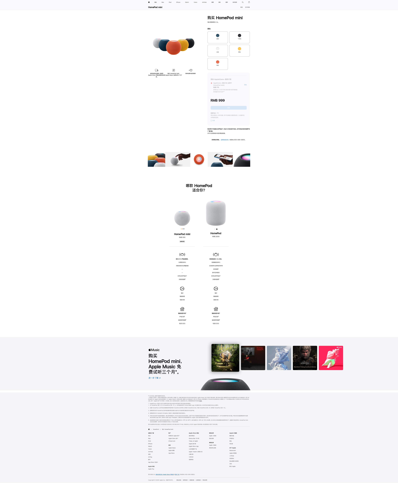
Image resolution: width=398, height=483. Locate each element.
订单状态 (191, 457)
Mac (149, 438)
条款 (201, 401)
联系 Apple (232, 466)
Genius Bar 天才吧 (194, 438)
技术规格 (247, 7)
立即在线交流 (225, 139)
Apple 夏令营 (192, 443)
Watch (150, 446)
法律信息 (198, 480)
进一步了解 (155, 378)
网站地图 (205, 480)
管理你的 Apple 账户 (174, 435)
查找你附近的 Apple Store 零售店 (165, 474)
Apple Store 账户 (173, 438)
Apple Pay (151, 469)
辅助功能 (231, 435)
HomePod (156, 429)
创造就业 (231, 458)
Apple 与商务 (212, 435)
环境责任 (231, 438)
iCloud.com (172, 441)
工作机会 (231, 456)
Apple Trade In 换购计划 (195, 451)
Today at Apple (193, 441)
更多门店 (177, 474)
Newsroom (232, 450)
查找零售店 (192, 435)
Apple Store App (193, 446)
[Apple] (149, 429)
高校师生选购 (212, 448)
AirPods (150, 451)
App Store (171, 453)
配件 (149, 459)
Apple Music (172, 448)
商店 (149, 435)
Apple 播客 (172, 450)
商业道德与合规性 (234, 461)
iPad (149, 441)
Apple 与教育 (212, 445)
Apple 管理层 (233, 453)
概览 (241, 7)
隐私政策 (179, 480)
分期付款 (191, 454)
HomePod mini (155, 7)
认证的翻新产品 (193, 449)
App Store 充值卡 (153, 462)
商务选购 (211, 438)
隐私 (230, 441)
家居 (149, 454)
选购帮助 (191, 459)
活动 (230, 463)
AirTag (150, 457)
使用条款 (185, 480)
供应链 (231, 443)
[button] (242, 2)
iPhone (150, 443)
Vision (150, 449)
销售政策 (192, 480)
